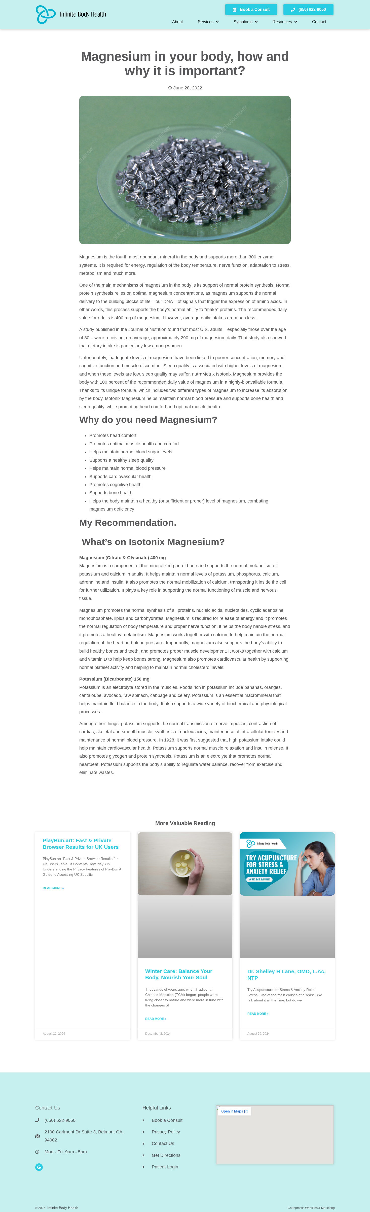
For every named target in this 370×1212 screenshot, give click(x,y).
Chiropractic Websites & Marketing (311, 1208)
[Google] (39, 1167)
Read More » (53, 888)
